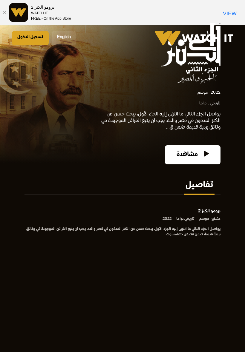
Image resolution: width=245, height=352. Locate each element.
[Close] (4, 12)
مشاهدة (188, 154)
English (64, 37)
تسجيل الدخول (30, 37)
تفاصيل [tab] (199, 185)
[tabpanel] (122, 223)
